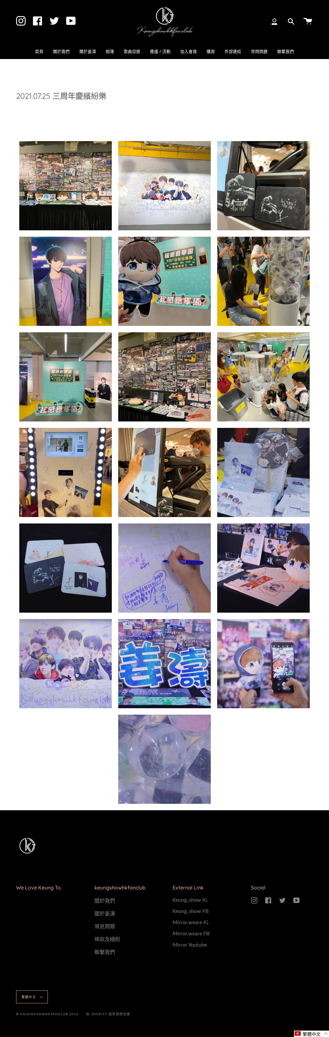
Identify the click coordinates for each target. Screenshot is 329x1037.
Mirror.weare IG (191, 922)
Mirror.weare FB (191, 933)
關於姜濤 (104, 913)
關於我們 (104, 900)
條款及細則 (107, 939)
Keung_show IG (190, 900)
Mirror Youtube (190, 944)
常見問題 (104, 926)
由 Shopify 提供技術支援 (108, 1014)
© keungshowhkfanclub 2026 (47, 1014)
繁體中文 (29, 997)
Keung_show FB (191, 911)
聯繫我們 (104, 952)
